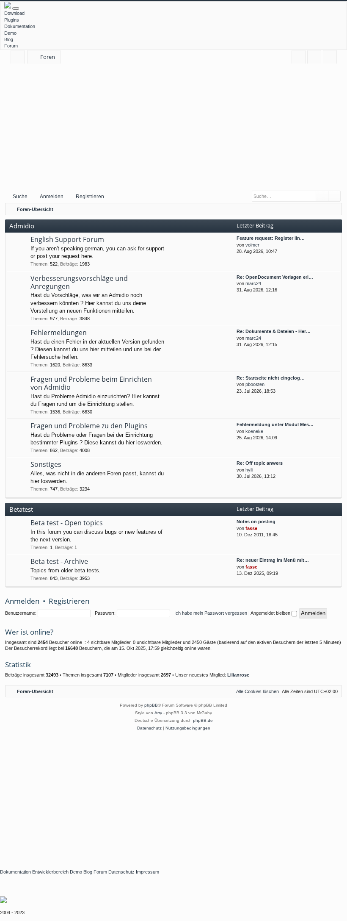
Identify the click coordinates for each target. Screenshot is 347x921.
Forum (11, 45)
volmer (252, 244)
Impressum (147, 871)
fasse (251, 528)
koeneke (254, 431)
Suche (20, 197)
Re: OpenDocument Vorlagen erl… (275, 277)
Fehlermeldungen (58, 332)
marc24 (253, 283)
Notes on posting (256, 521)
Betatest (21, 509)
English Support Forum (67, 239)
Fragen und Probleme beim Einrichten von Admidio (91, 383)
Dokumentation (19, 26)
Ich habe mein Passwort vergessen (210, 613)
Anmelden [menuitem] (316, 58)
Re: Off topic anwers (260, 463)
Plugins (11, 19)
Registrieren (90, 197)
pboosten (254, 384)
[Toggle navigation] (15, 8)
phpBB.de (203, 720)
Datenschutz (121, 871)
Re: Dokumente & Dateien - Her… (274, 331)
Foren (47, 57)
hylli (249, 469)
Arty (158, 712)
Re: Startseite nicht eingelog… (271, 377)
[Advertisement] (173, 126)
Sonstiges (45, 464)
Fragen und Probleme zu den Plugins (89, 425)
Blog (8, 39)
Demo (10, 33)
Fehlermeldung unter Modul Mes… (275, 424)
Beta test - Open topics (66, 522)
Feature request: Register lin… (271, 238)
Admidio (21, 226)
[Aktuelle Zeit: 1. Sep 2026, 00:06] (333, 209)
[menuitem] (298, 57)
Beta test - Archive (59, 561)
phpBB (151, 705)
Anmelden (51, 197)
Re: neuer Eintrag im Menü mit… (273, 560)
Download (14, 13)
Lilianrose (238, 674)
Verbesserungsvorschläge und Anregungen (79, 282)
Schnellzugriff (19, 58)
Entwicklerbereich (50, 871)
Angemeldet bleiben (271, 613)
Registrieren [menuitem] (331, 58)
